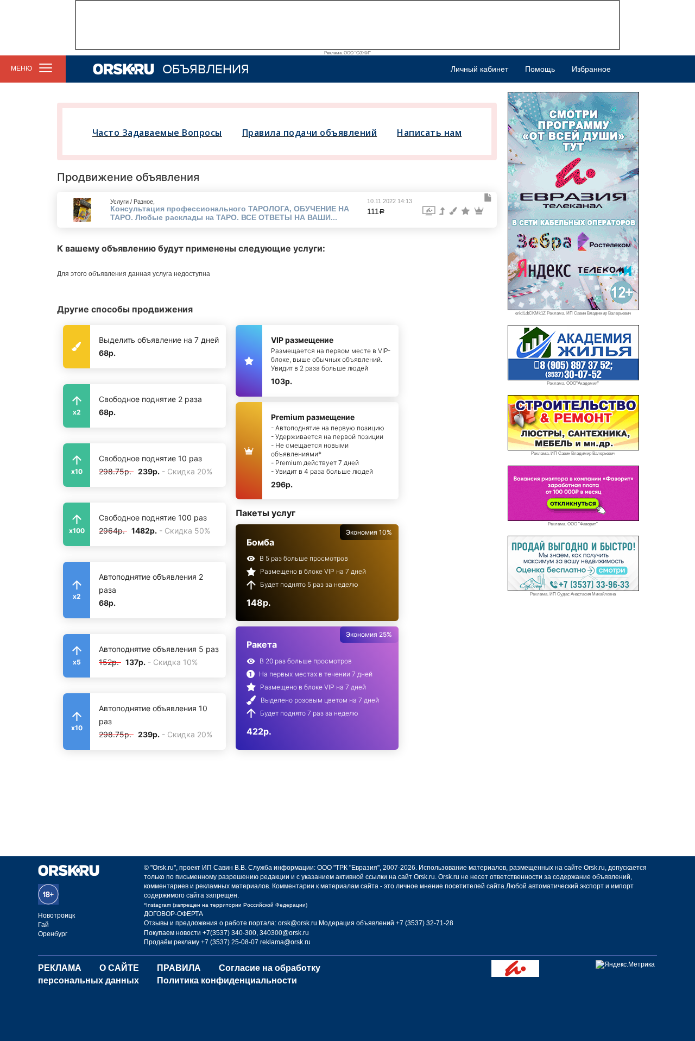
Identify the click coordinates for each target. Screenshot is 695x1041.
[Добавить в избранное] (488, 197)
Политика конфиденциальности (227, 980)
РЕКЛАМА (59, 968)
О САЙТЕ (119, 968)
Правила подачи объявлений (309, 133)
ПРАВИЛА (179, 968)
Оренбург (52, 934)
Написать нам (429, 133)
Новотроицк (56, 915)
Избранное (591, 69)
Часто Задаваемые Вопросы (157, 133)
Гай (43, 925)
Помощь (540, 69)
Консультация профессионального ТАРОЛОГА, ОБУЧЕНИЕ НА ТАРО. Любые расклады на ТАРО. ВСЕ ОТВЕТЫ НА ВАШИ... (229, 212)
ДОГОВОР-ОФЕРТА (173, 914)
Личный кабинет (479, 69)
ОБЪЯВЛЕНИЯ (205, 69)
